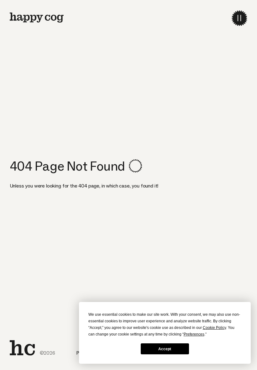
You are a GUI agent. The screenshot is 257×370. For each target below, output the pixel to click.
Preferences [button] (194, 334)
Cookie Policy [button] (214, 327)
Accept (164, 349)
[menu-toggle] (239, 18)
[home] (37, 18)
